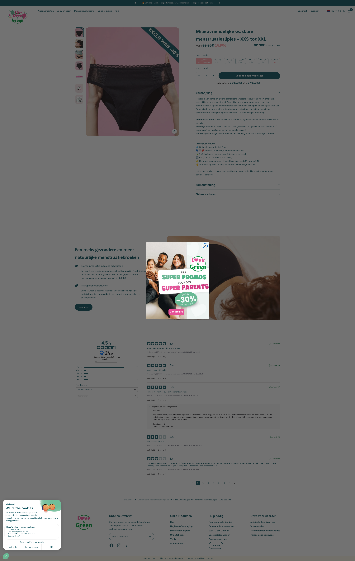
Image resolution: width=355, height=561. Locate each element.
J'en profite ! (176, 312)
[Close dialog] (205, 245)
